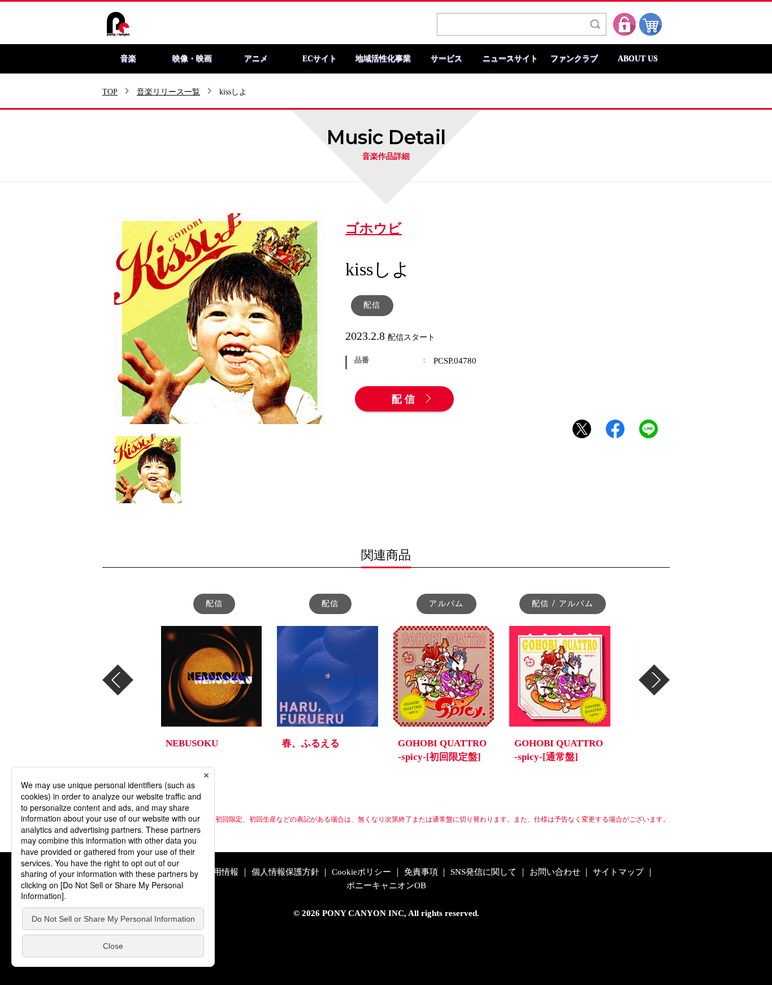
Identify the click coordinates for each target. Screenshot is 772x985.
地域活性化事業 (383, 59)
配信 (405, 400)
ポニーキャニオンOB (386, 886)
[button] (117, 679)
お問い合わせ (555, 872)
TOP (110, 92)
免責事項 (421, 872)
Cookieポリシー (361, 872)
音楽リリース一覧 (168, 92)
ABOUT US (638, 59)
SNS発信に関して (483, 872)
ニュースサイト (510, 59)
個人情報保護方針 (285, 872)
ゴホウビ (373, 229)
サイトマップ (618, 872)
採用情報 (221, 872)
